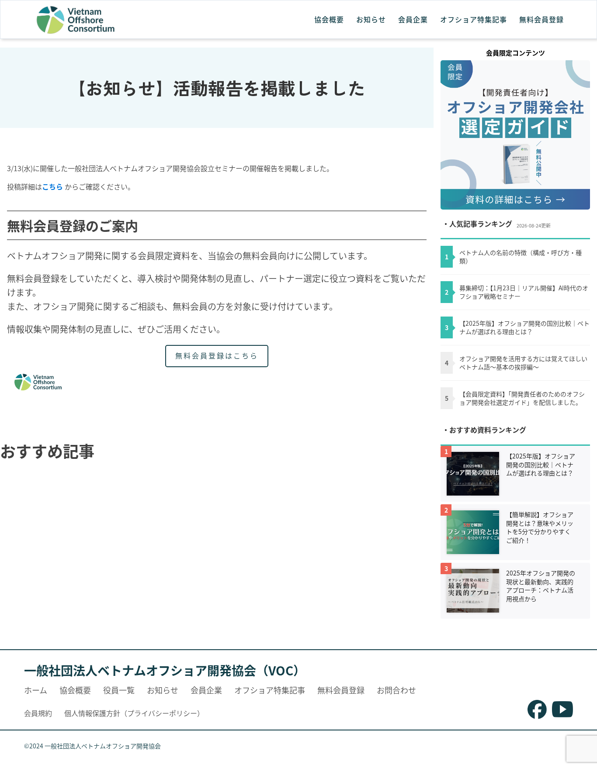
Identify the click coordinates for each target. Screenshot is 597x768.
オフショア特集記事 (473, 19)
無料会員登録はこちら (216, 355)
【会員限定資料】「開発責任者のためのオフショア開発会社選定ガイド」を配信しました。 (522, 398)
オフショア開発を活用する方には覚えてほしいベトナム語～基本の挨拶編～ (523, 363)
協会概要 (329, 19)
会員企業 (413, 19)
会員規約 (38, 713)
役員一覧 (119, 690)
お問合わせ (396, 690)
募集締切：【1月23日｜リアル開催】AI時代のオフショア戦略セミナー (523, 292)
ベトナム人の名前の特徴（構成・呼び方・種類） (520, 256)
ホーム (35, 690)
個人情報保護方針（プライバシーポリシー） (134, 713)
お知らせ (371, 19)
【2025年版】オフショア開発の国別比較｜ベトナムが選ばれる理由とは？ (524, 327)
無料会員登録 (541, 19)
